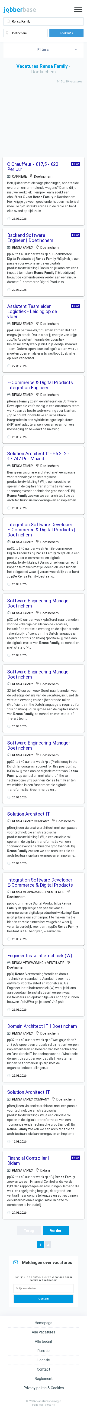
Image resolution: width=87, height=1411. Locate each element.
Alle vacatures (43, 1332)
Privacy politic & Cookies (43, 1388)
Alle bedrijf (43, 1341)
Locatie (43, 1360)
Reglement (44, 1378)
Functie (43, 1351)
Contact (43, 1369)
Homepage (43, 1323)
